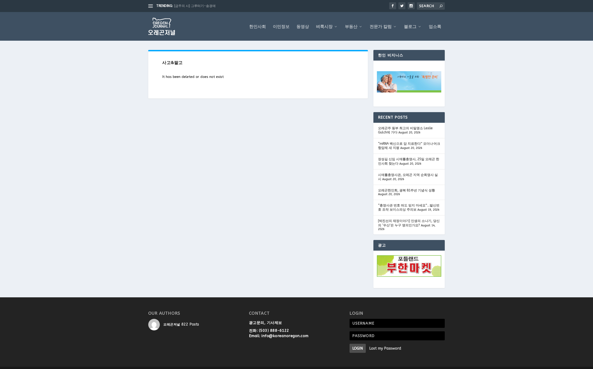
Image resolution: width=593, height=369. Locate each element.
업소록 (435, 27)
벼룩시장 (324, 27)
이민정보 (281, 27)
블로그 (410, 27)
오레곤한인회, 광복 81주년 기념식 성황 (406, 190)
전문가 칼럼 (381, 27)
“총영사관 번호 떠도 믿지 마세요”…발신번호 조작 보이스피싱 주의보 (408, 207)
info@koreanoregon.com (285, 336)
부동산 (351, 27)
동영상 (302, 27)
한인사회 (257, 27)
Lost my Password (385, 348)
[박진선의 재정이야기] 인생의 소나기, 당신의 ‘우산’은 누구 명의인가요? (409, 223)
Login (357, 348)
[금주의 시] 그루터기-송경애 (195, 6)
